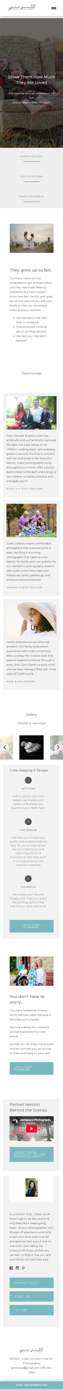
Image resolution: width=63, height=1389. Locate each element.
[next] (57, 747)
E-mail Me (22, 1296)
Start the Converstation (31, 1385)
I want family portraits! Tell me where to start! (29, 1154)
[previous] (5, 747)
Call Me (20, 1310)
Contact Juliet (26, 1282)
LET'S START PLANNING (23, 1068)
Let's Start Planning (32, 926)
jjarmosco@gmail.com (25, 1367)
